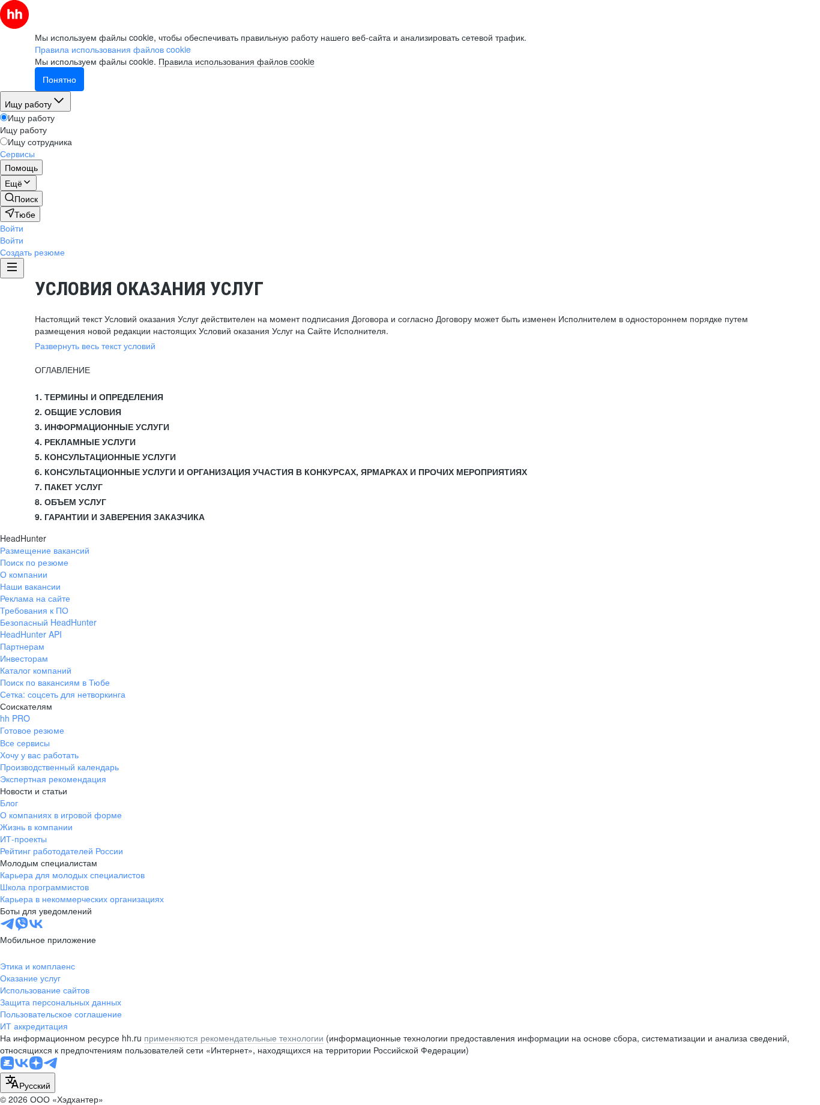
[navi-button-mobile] (12, 268)
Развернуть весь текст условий (95, 346)
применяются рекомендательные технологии (234, 1038)
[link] (21, 198)
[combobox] (27, 1083)
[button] (11, 228)
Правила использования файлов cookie (236, 61)
